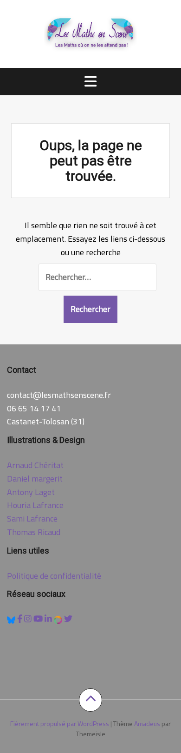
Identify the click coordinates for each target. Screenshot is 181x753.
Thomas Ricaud (33, 532)
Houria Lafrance (35, 505)
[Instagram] (28, 619)
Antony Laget (31, 492)
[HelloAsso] (59, 619)
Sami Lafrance (32, 518)
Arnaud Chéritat (35, 465)
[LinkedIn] (49, 619)
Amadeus (147, 723)
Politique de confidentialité (54, 575)
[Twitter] (68, 619)
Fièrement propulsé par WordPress (59, 723)
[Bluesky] (12, 619)
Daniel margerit (35, 478)
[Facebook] (20, 619)
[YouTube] (39, 619)
